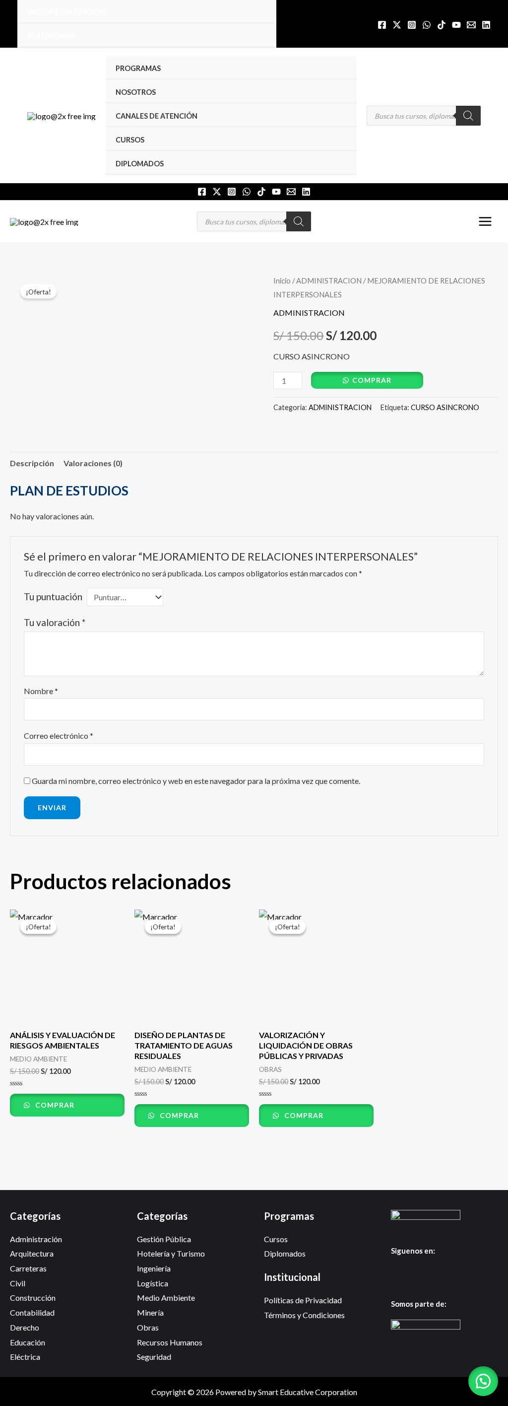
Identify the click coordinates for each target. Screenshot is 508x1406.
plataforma (51, 36)
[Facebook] (382, 24)
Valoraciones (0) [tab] (93, 463)
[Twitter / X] (396, 24)
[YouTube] (456, 24)
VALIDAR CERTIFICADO (67, 12)
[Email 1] (471, 24)
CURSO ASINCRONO (445, 407)
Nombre (41, 691)
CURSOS (130, 140)
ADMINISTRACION (329, 280)
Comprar (371, 380)
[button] (483, 1381)
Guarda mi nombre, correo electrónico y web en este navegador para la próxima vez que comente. (196, 780)
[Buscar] (468, 116)
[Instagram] (411, 24)
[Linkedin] (486, 24)
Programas (138, 68)
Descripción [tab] (32, 463)
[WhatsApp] (426, 24)
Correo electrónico (58, 735)
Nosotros (136, 92)
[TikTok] (441, 24)
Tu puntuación (53, 596)
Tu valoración (54, 622)
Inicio (282, 280)
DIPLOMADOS (140, 163)
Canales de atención (156, 116)
